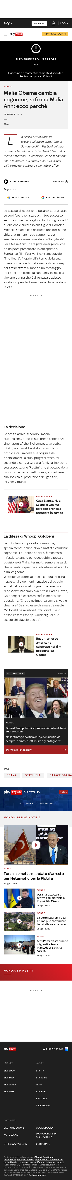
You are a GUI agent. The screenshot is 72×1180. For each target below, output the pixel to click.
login (64, 23)
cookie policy (45, 1127)
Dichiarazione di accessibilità (46, 1135)
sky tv (40, 1070)
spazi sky (41, 1098)
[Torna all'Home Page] (16, 34)
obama (12, 775)
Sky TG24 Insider (55, 34)
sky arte (9, 1091)
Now (39, 1084)
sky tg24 (9, 1077)
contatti (60, 1162)
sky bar (41, 1091)
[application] (16, 181)
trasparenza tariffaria (31, 1162)
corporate (43, 1144)
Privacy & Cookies (25, 1159)
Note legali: (10, 1120)
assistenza (48, 1162)
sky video (10, 1084)
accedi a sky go (53, 1049)
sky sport (10, 1070)
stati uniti (33, 775)
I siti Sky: (8, 1063)
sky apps (41, 1077)
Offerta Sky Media (15, 1144)
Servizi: (40, 1063)
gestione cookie (14, 1127)
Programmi (43, 1105)
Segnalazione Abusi (38, 1175)
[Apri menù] (5, 34)
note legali (11, 1134)
